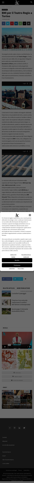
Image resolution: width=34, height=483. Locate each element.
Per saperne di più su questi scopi (26, 256)
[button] (30, 215)
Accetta (17, 260)
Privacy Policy (21, 268)
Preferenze (17, 265)
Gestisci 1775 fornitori (13, 256)
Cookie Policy (12, 268)
